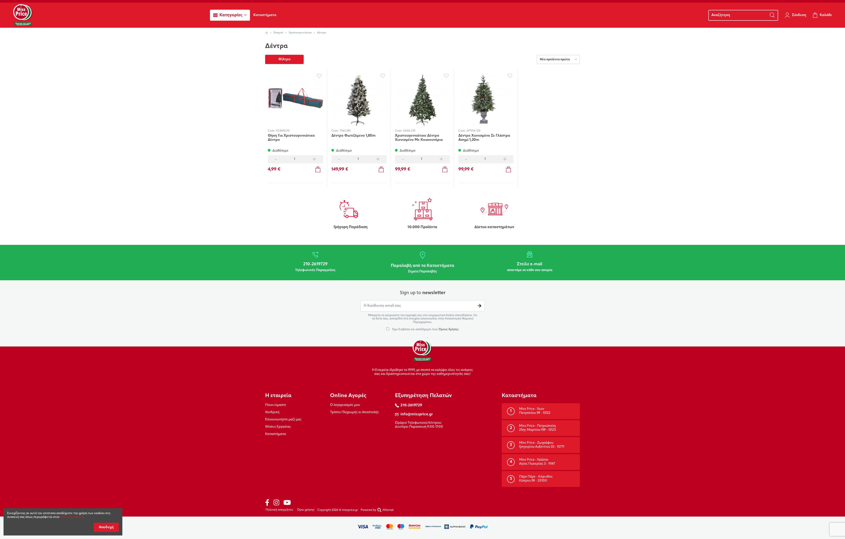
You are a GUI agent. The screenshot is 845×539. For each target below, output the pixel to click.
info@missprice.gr (416, 414)
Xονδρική (272, 412)
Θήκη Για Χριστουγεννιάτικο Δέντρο (291, 138)
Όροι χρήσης (306, 509)
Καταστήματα (275, 434)
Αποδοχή (106, 527)
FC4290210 (283, 131)
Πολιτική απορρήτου (279, 509)
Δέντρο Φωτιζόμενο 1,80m (353, 136)
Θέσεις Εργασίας (278, 427)
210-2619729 (411, 405)
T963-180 (345, 131)
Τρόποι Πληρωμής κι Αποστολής (354, 412)
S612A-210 (409, 131)
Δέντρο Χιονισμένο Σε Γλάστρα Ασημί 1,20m (484, 138)
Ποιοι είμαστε (275, 405)
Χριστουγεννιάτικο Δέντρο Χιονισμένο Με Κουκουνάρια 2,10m (419, 138)
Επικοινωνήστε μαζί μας (283, 419)
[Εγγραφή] (479, 306)
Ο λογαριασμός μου (345, 405)
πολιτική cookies (71, 517)
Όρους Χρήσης (449, 329)
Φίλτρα (284, 59)
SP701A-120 (473, 131)
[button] (230, 15)
